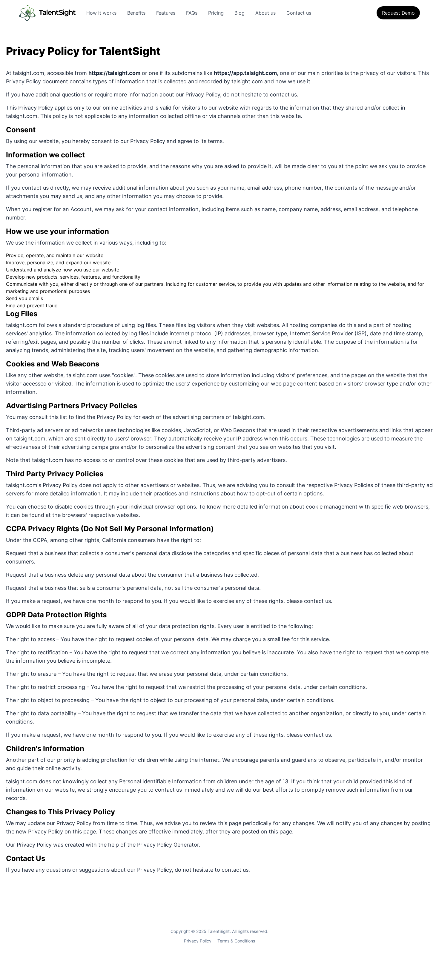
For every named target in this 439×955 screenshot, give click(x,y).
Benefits (136, 13)
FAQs (191, 13)
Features (165, 13)
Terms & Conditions (236, 940)
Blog (239, 13)
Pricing (216, 13)
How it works (101, 13)
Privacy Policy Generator (168, 845)
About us (265, 13)
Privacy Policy (197, 940)
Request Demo (398, 13)
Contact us (298, 13)
